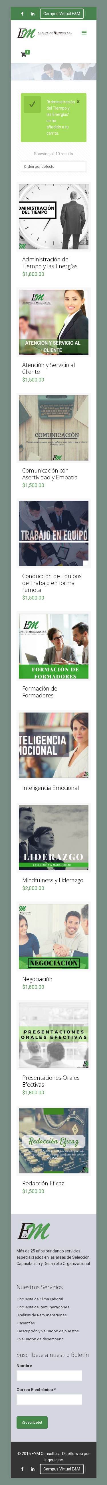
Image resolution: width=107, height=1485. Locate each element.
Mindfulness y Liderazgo (52, 880)
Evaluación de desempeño (40, 1338)
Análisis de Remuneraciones (42, 1314)
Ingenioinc (54, 1460)
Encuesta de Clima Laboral (40, 1299)
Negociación (37, 979)
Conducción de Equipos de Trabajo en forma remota (52, 583)
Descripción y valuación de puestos (48, 1330)
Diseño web (72, 1453)
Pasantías (26, 1322)
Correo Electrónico (36, 1389)
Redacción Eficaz (43, 1183)
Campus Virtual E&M (61, 13)
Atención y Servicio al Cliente (48, 368)
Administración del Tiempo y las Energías (50, 262)
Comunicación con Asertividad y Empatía (50, 474)
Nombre (24, 1365)
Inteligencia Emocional (50, 788)
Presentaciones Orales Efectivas (51, 1081)
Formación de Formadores (39, 692)
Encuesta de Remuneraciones (43, 1307)
